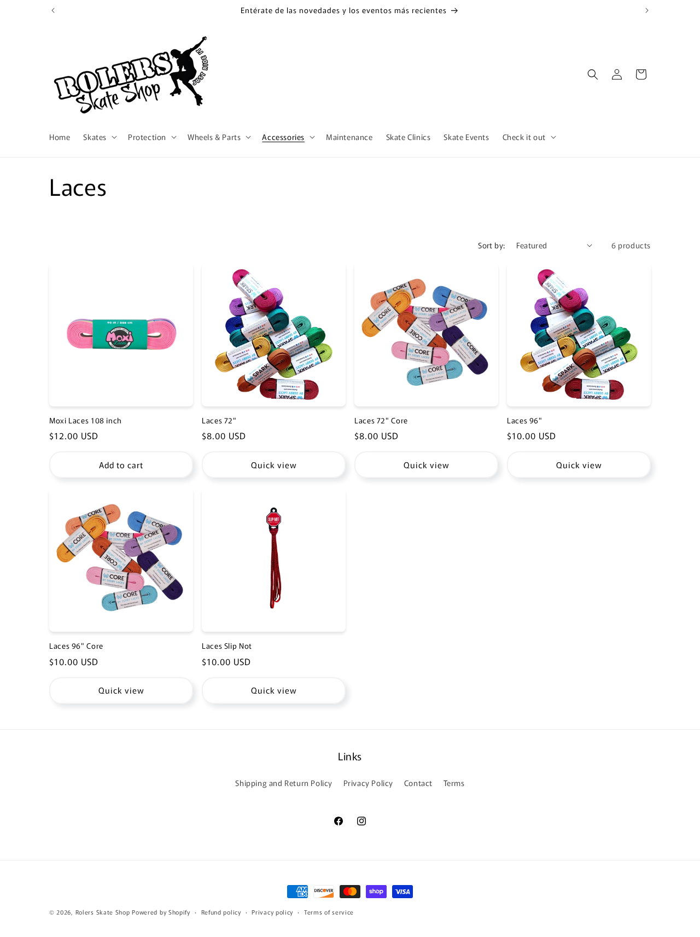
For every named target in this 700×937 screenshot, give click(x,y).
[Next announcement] (647, 10)
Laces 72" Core (381, 421)
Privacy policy (272, 911)
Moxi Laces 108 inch (85, 421)
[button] (99, 136)
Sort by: (491, 245)
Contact (418, 782)
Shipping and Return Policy (283, 782)
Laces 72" (219, 421)
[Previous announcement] (53, 10)
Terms (454, 782)
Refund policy (221, 911)
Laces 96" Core (76, 646)
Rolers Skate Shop (102, 911)
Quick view (274, 464)
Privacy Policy (368, 782)
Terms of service (329, 911)
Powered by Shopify (161, 911)
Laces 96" (524, 421)
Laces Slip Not (227, 646)
